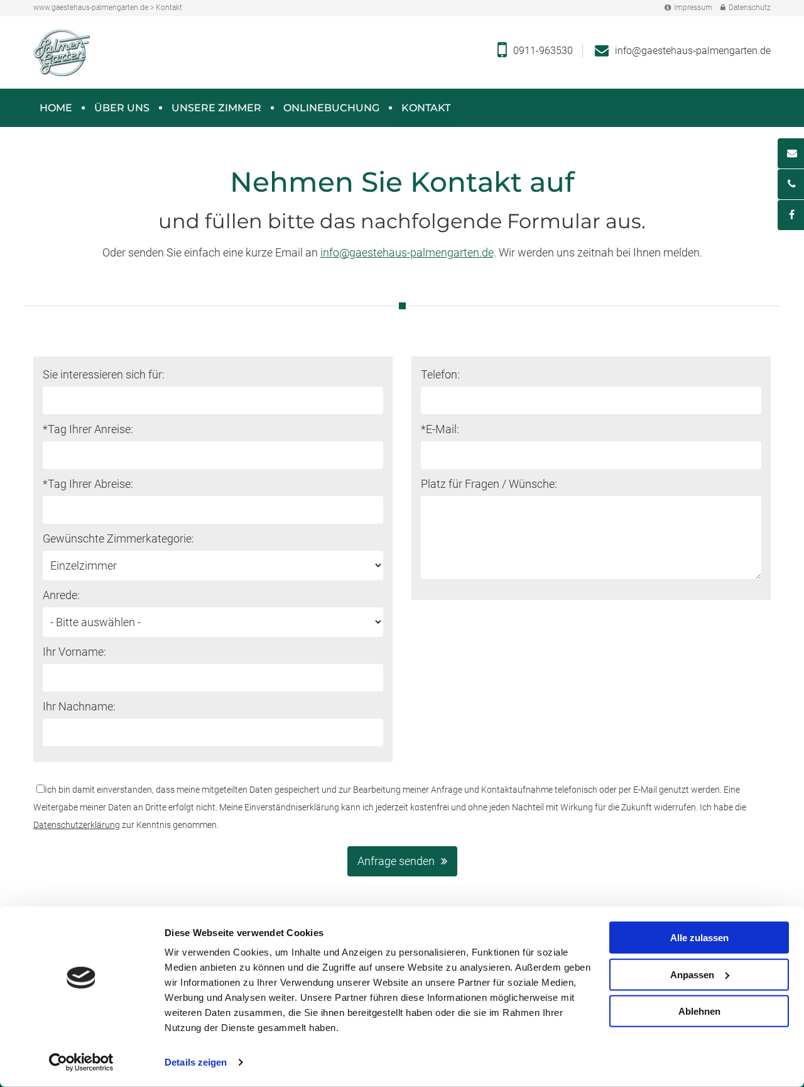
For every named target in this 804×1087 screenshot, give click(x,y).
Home (56, 108)
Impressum (693, 7)
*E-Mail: (440, 429)
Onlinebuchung (331, 108)
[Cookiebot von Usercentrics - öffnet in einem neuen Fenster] (81, 1062)
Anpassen (692, 974)
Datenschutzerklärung (76, 825)
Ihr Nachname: (79, 706)
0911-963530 (543, 51)
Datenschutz (750, 7)
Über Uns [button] (121, 108)
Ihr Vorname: (74, 651)
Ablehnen (699, 1011)
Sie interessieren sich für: (104, 374)
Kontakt (425, 108)
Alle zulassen (699, 937)
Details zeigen (196, 1062)
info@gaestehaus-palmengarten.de (693, 51)
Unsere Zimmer (216, 108)
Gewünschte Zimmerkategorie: (118, 538)
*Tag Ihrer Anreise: (88, 429)
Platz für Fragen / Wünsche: (489, 483)
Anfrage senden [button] (396, 861)
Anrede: (61, 595)
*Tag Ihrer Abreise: (88, 483)
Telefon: (440, 374)
